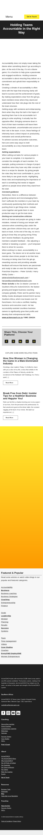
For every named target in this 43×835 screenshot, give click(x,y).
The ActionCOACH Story (8, 758)
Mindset (4, 619)
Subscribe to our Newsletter (9, 796)
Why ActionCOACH (7, 761)
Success (5, 628)
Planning (4, 622)
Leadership (6, 616)
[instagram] (8, 713)
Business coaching (9, 593)
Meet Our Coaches (6, 772)
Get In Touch (5, 777)
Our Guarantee (5, 765)
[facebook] (3, 713)
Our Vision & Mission (7, 767)
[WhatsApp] (27, 341)
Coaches (4, 650)
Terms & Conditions (6, 821)
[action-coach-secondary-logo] (11, 668)
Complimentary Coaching (8, 728)
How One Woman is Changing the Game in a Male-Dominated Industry (20, 361)
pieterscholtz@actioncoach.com (15, 278)
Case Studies (7, 647)
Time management (8, 641)
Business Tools (5, 789)
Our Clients (4, 769)
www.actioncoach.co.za (12, 318)
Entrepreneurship (8, 603)
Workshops (4, 731)
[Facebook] (6, 341)
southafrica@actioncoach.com (10, 705)
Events (3, 774)
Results (4, 625)
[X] (13, 341)
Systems (4, 631)
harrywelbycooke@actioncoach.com (17, 281)
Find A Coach (5, 744)
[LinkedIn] (20, 341)
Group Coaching (6, 726)
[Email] (34, 341)
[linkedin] (18, 713)
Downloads (4, 791)
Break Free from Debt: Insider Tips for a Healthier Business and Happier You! (20, 396)
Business (5, 590)
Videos (4, 644)
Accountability (7, 587)
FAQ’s (3, 741)
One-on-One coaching (7, 724)
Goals (3, 613)
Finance (4, 606)
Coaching (5, 600)
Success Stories (6, 736)
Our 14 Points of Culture (8, 763)
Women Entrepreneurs (10, 657)
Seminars (4, 733)
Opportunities (5, 806)
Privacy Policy (17, 821)
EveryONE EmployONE (11, 653)
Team (3, 638)
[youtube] (13, 713)
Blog (2, 794)
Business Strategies (9, 597)
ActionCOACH (5, 756)
